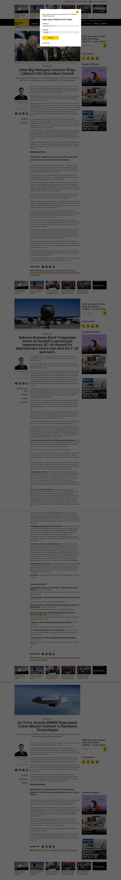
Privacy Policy (45, 43)
